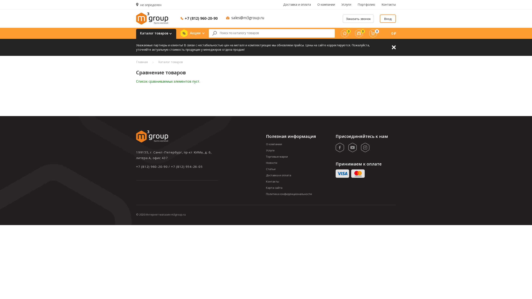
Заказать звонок (358, 19)
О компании (326, 4)
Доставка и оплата (297, 4)
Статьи (271, 169)
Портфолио (366, 4)
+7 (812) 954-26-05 (187, 166)
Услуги (346, 4)
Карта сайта (274, 188)
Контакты (389, 4)
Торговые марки (277, 156)
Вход (388, 19)
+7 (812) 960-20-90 (201, 18)
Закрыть (394, 47)
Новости (271, 163)
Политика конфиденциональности (289, 194)
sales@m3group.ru (247, 17)
